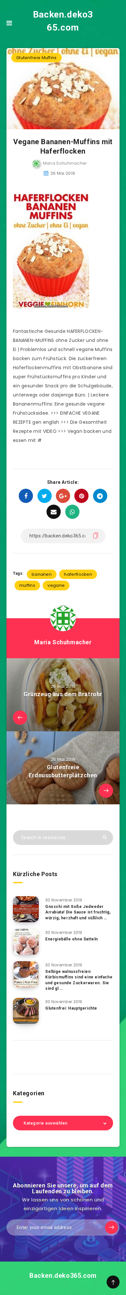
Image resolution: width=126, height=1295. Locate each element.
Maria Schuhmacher (62, 642)
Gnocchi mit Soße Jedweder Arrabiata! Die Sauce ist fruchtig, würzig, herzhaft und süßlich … (77, 912)
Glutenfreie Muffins (36, 58)
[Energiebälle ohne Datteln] (26, 942)
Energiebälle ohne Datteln (71, 939)
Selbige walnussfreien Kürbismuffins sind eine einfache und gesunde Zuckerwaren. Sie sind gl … (78, 980)
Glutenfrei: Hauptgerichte (71, 1008)
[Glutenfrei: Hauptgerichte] (26, 1011)
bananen (42, 574)
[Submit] (105, 837)
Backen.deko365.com (63, 21)
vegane (56, 585)
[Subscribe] (111, 1227)
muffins (27, 585)
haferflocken (78, 574)
